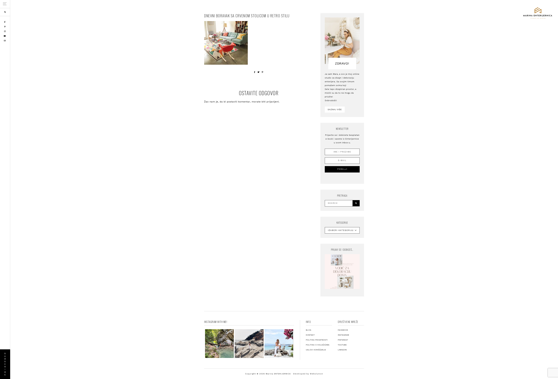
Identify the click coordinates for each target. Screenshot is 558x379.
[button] (5, 4)
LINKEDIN (342, 350)
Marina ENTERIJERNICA (537, 13)
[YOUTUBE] (5, 36)
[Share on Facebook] (254, 72)
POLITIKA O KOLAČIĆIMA (317, 345)
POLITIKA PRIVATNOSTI (317, 340)
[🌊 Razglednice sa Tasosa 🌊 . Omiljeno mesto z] (278, 343)
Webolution (316, 374)
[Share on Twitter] (258, 72)
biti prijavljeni (270, 101)
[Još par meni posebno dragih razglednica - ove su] (219, 343)
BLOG (308, 330)
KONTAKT (310, 335)
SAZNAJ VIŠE (335, 109)
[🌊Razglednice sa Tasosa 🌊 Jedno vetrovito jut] (249, 343)
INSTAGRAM (343, 335)
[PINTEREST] (5, 27)
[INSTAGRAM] (5, 31)
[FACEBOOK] (5, 22)
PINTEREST (343, 340)
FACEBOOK (343, 330)
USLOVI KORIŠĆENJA (316, 350)
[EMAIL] (5, 41)
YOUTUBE (342, 345)
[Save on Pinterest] (262, 72)
